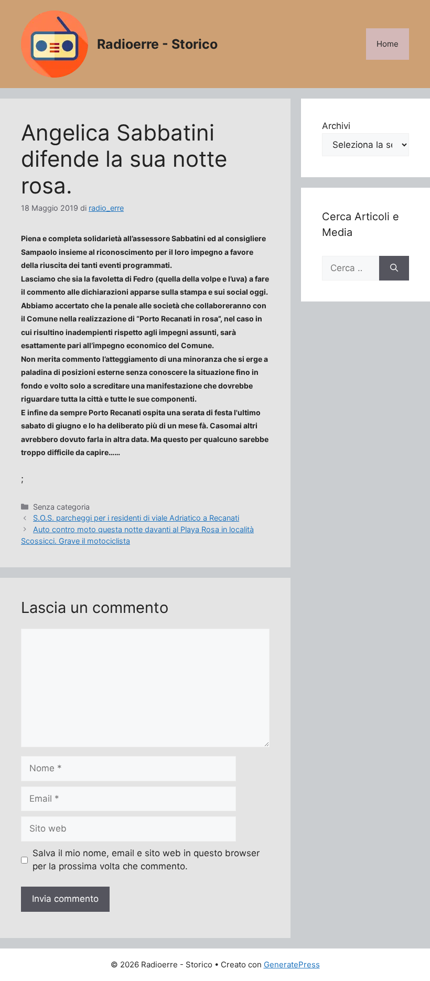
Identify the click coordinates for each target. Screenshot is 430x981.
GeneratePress (292, 964)
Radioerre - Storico (157, 44)
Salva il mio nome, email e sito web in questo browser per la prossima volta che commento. (146, 860)
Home (388, 44)
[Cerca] (394, 268)
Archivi (336, 126)
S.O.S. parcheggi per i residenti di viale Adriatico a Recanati (136, 517)
